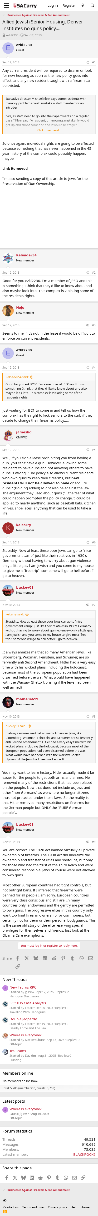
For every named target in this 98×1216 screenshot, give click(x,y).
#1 (94, 62)
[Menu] (6, 5)
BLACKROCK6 (84, 1154)
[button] (4, 1200)
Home (85, 1207)
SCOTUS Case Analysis (28, 1002)
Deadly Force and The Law (28, 1028)
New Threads (14, 979)
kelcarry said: (14, 614)
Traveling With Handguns (27, 1012)
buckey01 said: (15, 726)
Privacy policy (57, 1207)
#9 (94, 842)
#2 (94, 273)
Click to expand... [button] (49, 130)
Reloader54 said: (17, 377)
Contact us (11, 1207)
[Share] (87, 62)
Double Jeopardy (23, 1019)
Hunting (15, 1060)
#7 (94, 605)
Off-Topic (16, 1044)
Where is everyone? (26, 1035)
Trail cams (18, 1050)
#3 (94, 325)
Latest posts (13, 1101)
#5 (94, 450)
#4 (94, 367)
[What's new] (83, 5)
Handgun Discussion (24, 996)
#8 (94, 716)
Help (74, 1207)
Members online (17, 1073)
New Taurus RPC (23, 987)
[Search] (92, 5)
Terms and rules (33, 1207)
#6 (94, 542)
